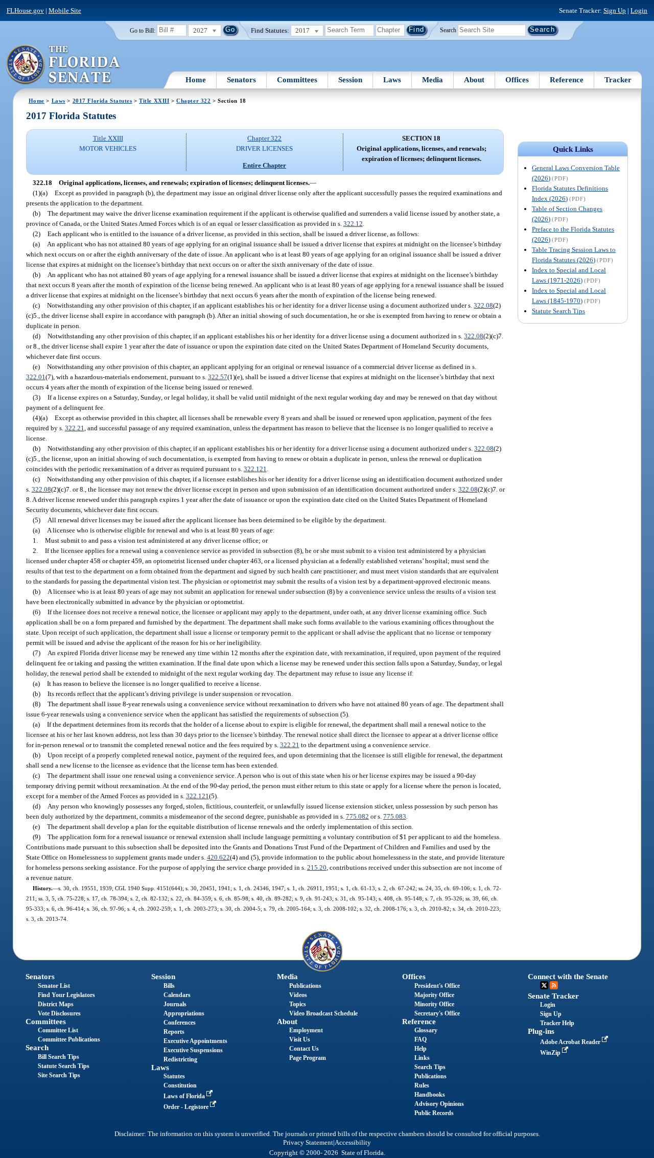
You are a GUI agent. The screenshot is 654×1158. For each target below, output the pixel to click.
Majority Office (434, 995)
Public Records (434, 1113)
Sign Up (614, 10)
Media (432, 80)
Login (638, 10)
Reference (566, 80)
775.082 (357, 816)
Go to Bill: (142, 31)
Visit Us (299, 1039)
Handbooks (429, 1094)
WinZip (551, 1052)
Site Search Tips (59, 1075)
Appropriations (184, 1013)
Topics (297, 1004)
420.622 (218, 857)
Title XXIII (154, 101)
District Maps (56, 1004)
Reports (174, 1031)
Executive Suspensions (193, 1050)
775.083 (394, 816)
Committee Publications (69, 1039)
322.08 (483, 305)
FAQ (420, 1039)
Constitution (180, 1085)
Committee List (58, 1030)
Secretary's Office (437, 1013)
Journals (175, 1004)
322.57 (217, 377)
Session (350, 80)
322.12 (353, 223)
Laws (392, 80)
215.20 (316, 867)
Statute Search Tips (558, 311)
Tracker (618, 80)
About (474, 80)
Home (195, 80)
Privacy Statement (308, 1142)
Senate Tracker (553, 996)
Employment (306, 1030)
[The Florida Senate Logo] (63, 65)
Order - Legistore (187, 1106)
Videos (298, 995)
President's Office (437, 985)
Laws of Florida (185, 1096)
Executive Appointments (195, 1041)
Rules (421, 1085)
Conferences (180, 1022)
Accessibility (353, 1142)
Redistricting (180, 1059)
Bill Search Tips (58, 1056)
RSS (554, 985)
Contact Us (304, 1048)
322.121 (255, 469)
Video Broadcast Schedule (323, 1013)
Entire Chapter (264, 165)
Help (420, 1048)
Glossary (425, 1030)
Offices (517, 80)
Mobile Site (65, 10)
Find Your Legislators (66, 995)
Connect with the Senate (568, 976)
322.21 (74, 428)
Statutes (174, 1076)
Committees (297, 80)
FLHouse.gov (25, 10)
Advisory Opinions (439, 1103)
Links (422, 1057)
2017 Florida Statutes (102, 101)
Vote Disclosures (59, 1013)
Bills (169, 985)
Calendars (177, 995)
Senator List (54, 985)
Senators (241, 80)
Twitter (544, 985)
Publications (305, 985)
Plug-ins (541, 1031)
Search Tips (430, 1067)
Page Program (307, 1057)
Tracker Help (557, 1023)
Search (448, 30)
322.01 (35, 377)
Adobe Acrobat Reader (571, 1042)
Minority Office (434, 1004)
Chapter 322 (193, 101)
